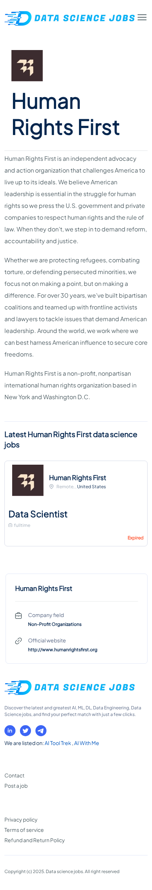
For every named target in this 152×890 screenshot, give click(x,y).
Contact (14, 775)
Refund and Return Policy (34, 840)
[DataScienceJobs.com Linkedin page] (9, 730)
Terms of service (24, 829)
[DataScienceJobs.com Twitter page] (25, 730)
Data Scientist (38, 513)
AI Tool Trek (58, 743)
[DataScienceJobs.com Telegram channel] (40, 730)
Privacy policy (21, 819)
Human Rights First (77, 477)
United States (91, 486)
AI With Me (86, 743)
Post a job (16, 785)
